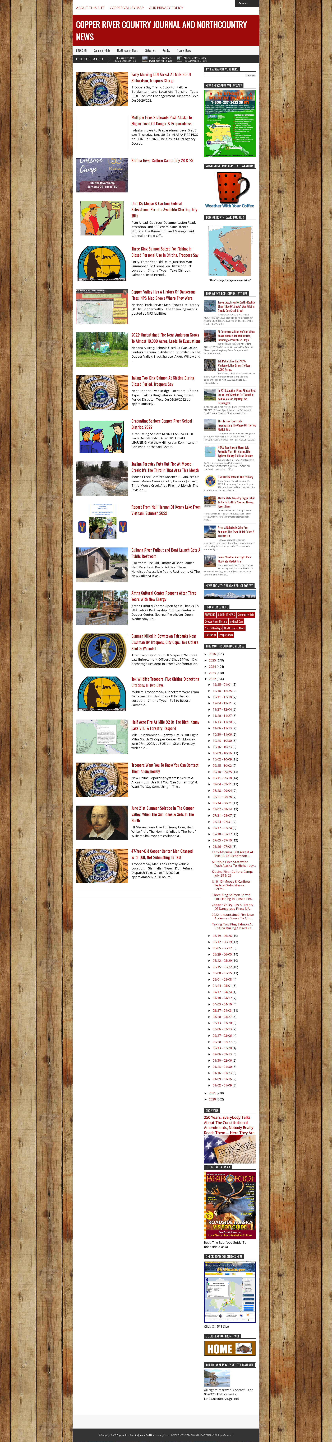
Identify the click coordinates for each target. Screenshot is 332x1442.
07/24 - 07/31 (223, 822)
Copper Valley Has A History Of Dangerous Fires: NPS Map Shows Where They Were (163, 295)
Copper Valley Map (127, 7)
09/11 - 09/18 (223, 778)
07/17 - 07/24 (223, 828)
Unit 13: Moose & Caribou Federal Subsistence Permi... (231, 885)
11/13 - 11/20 (223, 722)
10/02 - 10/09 (223, 759)
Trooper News (184, 50)
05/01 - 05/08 (223, 979)
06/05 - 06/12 (223, 948)
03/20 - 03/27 (223, 1017)
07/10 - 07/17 (223, 834)
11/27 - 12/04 (223, 709)
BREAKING (81, 50)
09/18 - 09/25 (223, 772)
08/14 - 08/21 (223, 803)
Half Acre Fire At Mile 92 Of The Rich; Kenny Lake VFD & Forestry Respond (165, 725)
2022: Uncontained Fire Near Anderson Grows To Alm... (233, 916)
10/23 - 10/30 (223, 741)
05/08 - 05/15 (223, 973)
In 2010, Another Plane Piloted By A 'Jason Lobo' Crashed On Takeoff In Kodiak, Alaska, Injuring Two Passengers (237, 397)
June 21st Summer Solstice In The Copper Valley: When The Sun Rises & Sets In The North (162, 814)
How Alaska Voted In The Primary (235, 477)
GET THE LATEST (90, 59)
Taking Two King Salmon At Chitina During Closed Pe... (232, 926)
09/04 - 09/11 (223, 784)
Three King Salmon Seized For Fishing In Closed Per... (232, 897)
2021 (213, 1093)
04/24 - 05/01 (223, 986)
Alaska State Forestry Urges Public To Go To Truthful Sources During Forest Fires (236, 502)
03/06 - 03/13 (223, 1029)
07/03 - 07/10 (223, 840)
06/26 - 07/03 (223, 846)
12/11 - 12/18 (223, 697)
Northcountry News (127, 50)
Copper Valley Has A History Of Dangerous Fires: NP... (232, 907)
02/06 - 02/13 (223, 1054)
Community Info (102, 50)
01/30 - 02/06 (223, 1060)
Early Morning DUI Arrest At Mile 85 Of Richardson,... (232, 854)
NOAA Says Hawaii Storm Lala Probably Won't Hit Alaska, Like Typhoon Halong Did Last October (235, 451)
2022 (213, 679)
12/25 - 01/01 (223, 684)
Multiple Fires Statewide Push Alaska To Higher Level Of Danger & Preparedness (161, 120)
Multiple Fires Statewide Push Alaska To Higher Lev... (234, 864)
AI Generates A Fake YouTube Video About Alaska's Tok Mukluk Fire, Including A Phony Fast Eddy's (236, 336)
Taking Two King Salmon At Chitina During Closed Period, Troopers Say (162, 381)
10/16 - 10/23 (223, 747)
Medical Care (236, 621)
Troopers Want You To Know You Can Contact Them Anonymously (165, 768)
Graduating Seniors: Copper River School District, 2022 (161, 424)
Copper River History (216, 621)
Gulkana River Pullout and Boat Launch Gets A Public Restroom (165, 553)
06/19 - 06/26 (223, 936)
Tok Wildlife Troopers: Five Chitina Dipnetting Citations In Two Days (165, 682)
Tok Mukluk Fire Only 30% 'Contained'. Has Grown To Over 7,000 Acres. (234, 365)
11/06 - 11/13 (223, 728)
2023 (213, 673)
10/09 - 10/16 (223, 753)
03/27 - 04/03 (223, 1010)
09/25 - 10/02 (223, 765)
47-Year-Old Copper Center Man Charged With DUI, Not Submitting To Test (162, 854)
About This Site (90, 7)
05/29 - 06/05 (223, 954)
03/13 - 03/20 (223, 1023)
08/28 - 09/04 (223, 790)
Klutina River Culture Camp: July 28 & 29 (162, 160)
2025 (213, 660)
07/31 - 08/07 (223, 815)
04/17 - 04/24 (223, 992)
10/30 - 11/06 (223, 734)
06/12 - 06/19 (223, 942)
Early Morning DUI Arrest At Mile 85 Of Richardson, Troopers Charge (161, 77)
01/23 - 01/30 (223, 1067)
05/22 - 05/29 (223, 960)
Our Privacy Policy (166, 7)
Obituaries (150, 50)
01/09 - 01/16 (223, 1079)
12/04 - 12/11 (223, 703)
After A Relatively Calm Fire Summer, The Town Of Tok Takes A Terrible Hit (152, 60)
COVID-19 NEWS (226, 615)
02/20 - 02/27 (223, 1042)
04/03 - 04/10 (223, 1004)
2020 (213, 1099)
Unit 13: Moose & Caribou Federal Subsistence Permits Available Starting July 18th (164, 209)
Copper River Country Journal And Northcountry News (143, 1435)
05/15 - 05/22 (223, 967)
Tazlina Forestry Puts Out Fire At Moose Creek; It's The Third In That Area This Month (165, 467)
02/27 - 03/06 (223, 1035)
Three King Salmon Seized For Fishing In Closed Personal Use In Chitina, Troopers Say (164, 251)
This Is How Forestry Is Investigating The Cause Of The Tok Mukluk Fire (117, 60)
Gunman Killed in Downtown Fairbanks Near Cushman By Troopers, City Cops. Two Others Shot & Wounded (164, 642)
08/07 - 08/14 (223, 809)
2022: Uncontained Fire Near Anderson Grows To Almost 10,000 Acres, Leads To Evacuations (165, 338)
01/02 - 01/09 (223, 1085)
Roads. (166, 50)
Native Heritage (213, 628)
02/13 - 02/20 (223, 1048)
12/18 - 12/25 (223, 691)
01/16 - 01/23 (223, 1073)
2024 (213, 666)
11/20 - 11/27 (223, 715)
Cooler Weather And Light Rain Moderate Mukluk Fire (234, 559)
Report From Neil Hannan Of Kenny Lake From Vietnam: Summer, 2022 (166, 510)
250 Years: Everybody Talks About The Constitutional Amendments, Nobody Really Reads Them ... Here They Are (229, 1125)
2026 (213, 654)
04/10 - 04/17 (223, 998)
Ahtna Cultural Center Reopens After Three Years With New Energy (163, 596)
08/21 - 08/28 (223, 797)
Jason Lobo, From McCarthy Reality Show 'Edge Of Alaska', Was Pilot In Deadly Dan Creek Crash (236, 306)
